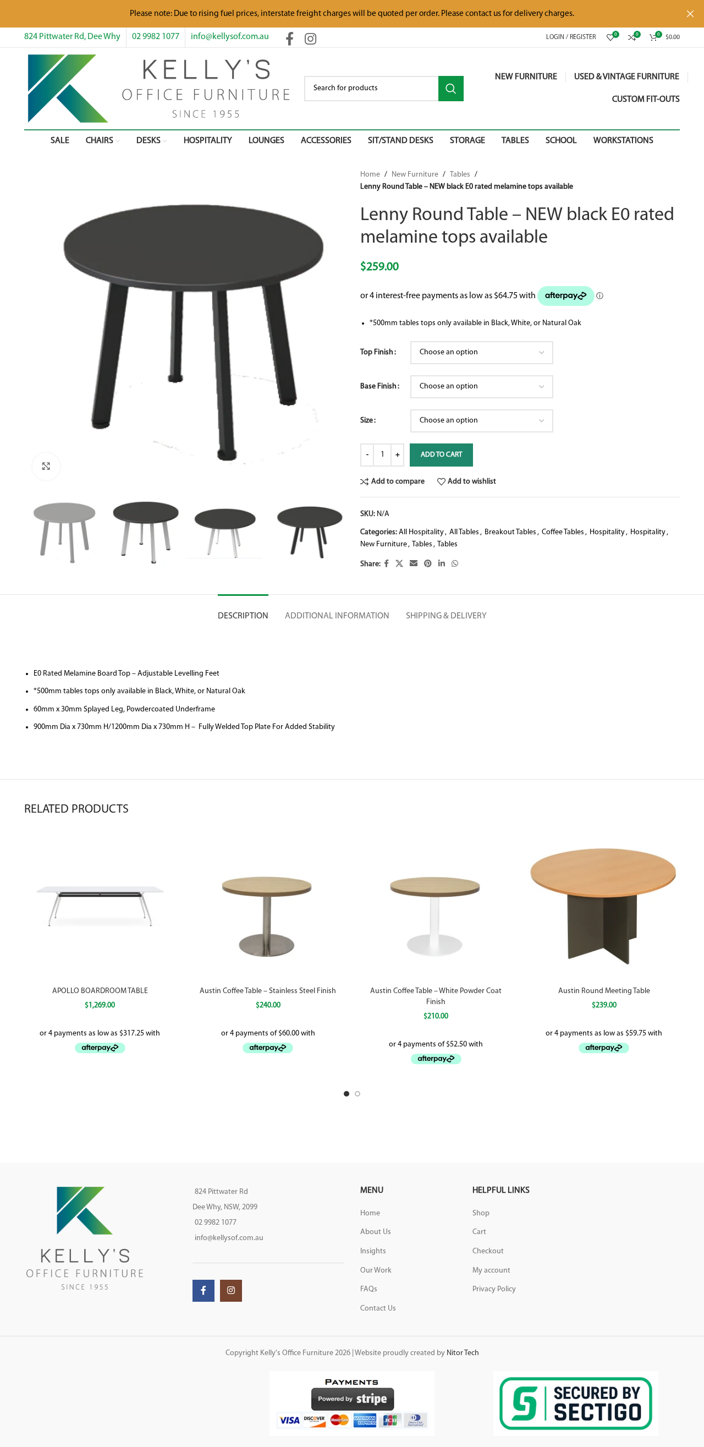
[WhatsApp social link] (454, 564)
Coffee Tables (563, 532)
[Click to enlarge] (46, 466)
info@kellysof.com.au (230, 36)
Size (366, 420)
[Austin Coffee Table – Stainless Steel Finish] (268, 906)
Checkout (488, 1251)
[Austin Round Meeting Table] (604, 906)
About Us (375, 1232)
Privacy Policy (494, 1289)
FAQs (368, 1289)
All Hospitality (421, 532)
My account (491, 1271)
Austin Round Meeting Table (604, 991)
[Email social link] (413, 564)
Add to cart (441, 454)
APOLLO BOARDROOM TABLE (100, 991)
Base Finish (378, 386)
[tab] (243, 611)
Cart (479, 1232)
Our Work (376, 1271)
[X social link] (399, 564)
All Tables (464, 532)
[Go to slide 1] (346, 1094)
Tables (460, 175)
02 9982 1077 (155, 36)
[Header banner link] (335, 14)
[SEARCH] (451, 88)
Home (370, 175)
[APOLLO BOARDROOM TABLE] (100, 906)
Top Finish (376, 352)
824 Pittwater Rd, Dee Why (72, 36)
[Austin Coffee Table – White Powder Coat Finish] (436, 906)
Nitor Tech (463, 1353)
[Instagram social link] (310, 40)
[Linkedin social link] (441, 564)
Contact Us (378, 1309)
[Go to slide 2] (357, 1094)
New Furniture (415, 175)
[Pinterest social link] (428, 564)
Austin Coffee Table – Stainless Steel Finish (268, 991)
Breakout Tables (510, 532)
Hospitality (607, 532)
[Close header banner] (690, 14)
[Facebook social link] (289, 40)
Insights (373, 1251)
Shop (481, 1213)
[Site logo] (158, 88)
